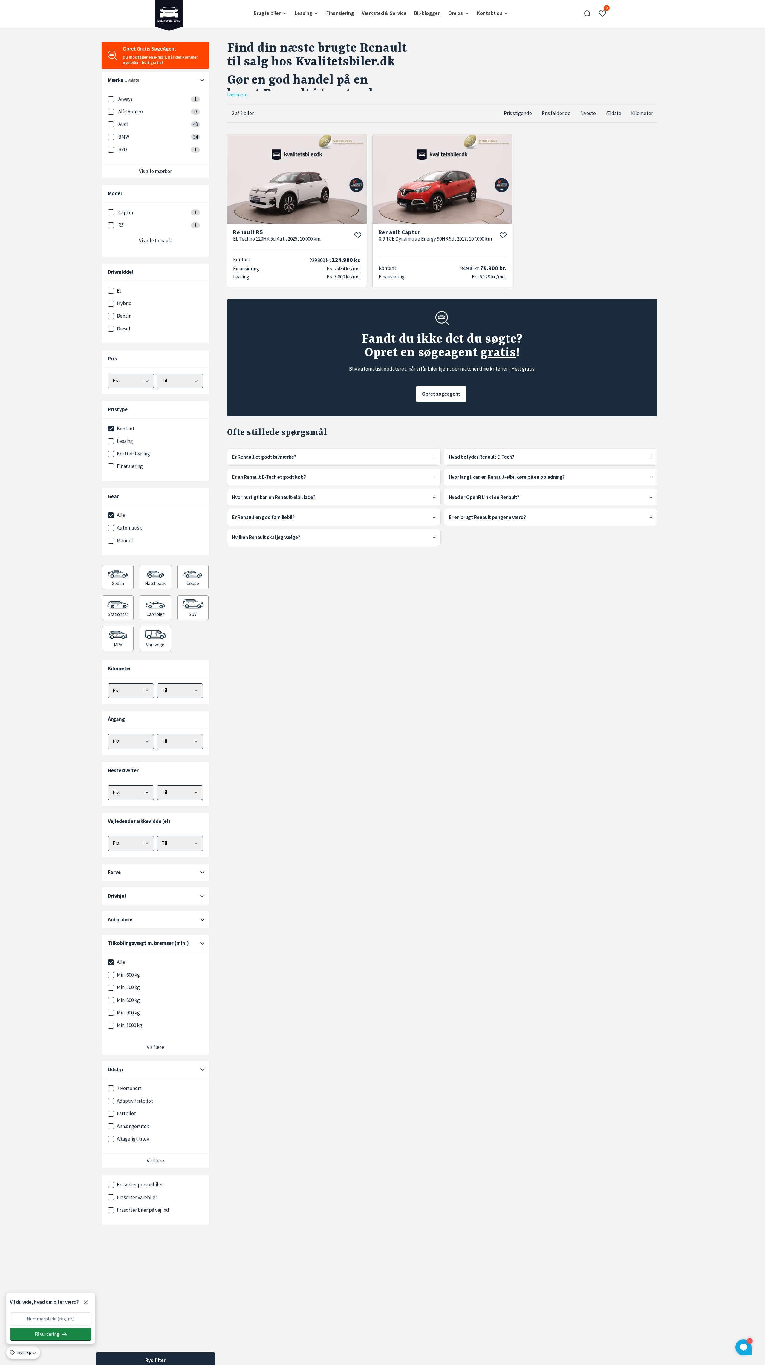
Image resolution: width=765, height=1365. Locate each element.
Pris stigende (518, 113)
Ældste (613, 113)
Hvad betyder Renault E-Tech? (481, 457)
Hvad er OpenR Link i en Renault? (484, 497)
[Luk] (85, 1302)
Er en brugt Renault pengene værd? (487, 517)
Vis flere (155, 1047)
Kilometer (642, 113)
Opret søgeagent (441, 394)
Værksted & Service (384, 13)
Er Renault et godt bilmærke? (264, 457)
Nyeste (588, 113)
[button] (587, 13)
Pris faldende (556, 113)
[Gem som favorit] (358, 235)
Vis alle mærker (155, 171)
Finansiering (340, 13)
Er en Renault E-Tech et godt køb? (269, 477)
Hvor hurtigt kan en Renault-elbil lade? (274, 497)
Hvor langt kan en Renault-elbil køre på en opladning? (507, 477)
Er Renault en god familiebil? (263, 517)
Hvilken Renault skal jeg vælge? (266, 537)
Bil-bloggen (427, 13)
